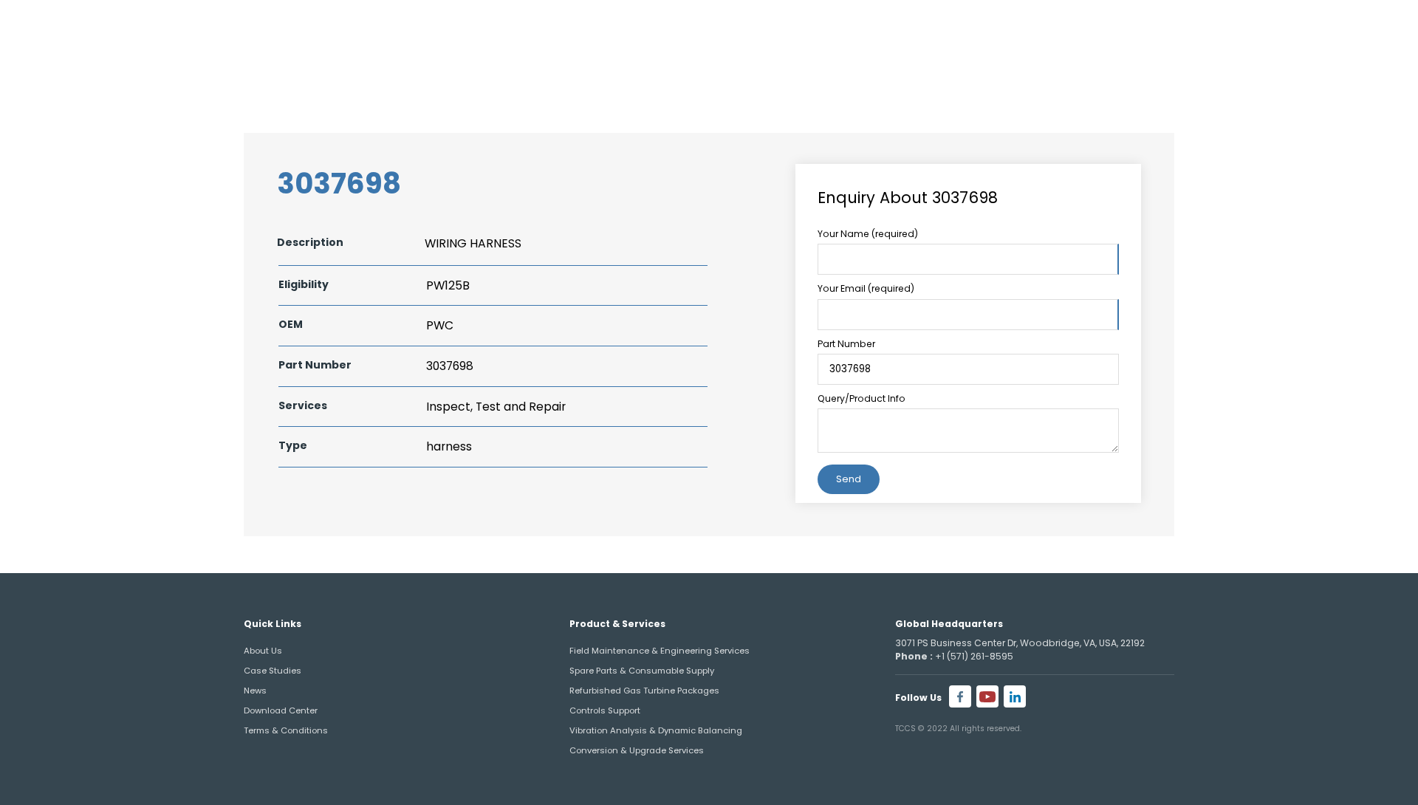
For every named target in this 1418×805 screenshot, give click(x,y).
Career (1324, 28)
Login (1378, 28)
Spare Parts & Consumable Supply (641, 670)
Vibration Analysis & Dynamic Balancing (655, 730)
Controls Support (604, 710)
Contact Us (1294, 70)
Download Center (281, 710)
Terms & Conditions (286, 730)
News (255, 690)
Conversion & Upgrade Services (636, 750)
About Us (891, 70)
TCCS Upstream (1153, 70)
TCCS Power (1011, 70)
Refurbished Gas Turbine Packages (644, 690)
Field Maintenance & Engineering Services (659, 651)
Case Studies (272, 670)
